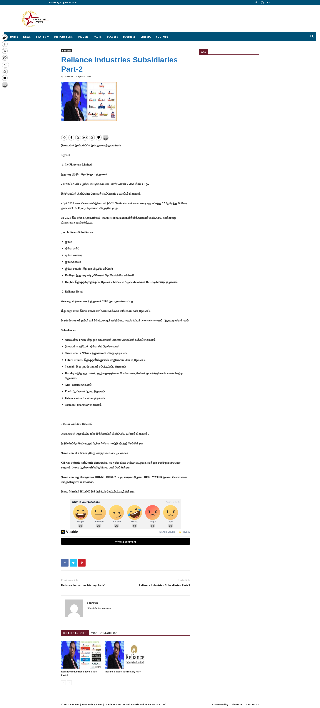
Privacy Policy (220, 704)
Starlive (68, 76)
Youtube (162, 36)
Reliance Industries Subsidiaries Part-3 (164, 585)
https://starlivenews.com (99, 608)
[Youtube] (268, 2)
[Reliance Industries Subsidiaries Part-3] (81, 655)
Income (83, 36)
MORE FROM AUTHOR (104, 633)
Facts (98, 36)
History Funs (63, 36)
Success (112, 36)
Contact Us (252, 704)
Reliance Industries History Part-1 (83, 585)
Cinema (146, 36)
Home (14, 36)
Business (129, 36)
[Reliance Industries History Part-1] (125, 655)
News (27, 36)
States (41, 36)
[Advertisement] (229, 83)
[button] (311, 37)
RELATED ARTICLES (74, 633)
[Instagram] (262, 2)
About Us (237, 704)
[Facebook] (256, 2)
